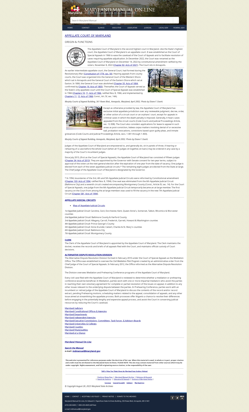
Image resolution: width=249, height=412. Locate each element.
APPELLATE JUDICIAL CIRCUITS (80, 200)
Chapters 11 (71, 96)
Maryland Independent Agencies (80, 318)
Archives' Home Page (105, 377)
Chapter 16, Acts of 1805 (90, 86)
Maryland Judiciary (74, 308)
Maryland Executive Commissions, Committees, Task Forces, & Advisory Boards (103, 321)
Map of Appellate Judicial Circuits (89, 205)
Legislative (132, 27)
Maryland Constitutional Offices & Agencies (86, 311)
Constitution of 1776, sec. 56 (98, 73)
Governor (108, 383)
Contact (85, 27)
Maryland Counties (74, 327)
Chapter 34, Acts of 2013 (77, 160)
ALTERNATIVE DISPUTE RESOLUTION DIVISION (88, 254)
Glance (101, 27)
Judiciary (129, 383)
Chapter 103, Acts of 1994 (77, 181)
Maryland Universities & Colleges (80, 324)
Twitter (177, 398)
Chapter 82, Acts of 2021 (125, 65)
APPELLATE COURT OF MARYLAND (88, 35)
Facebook (172, 398)
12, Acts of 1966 (85, 96)
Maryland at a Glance (75, 333)
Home (67, 396)
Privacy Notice (108, 396)
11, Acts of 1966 (93, 93)
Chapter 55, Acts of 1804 (126, 83)
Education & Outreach (122, 379)
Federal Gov (179, 27)
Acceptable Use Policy (90, 396)
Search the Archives (104, 379)
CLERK (68, 240)
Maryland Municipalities (76, 330)
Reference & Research (144, 377)
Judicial (147, 27)
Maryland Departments (76, 314)
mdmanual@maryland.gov (86, 351)
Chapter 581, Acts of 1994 (84, 193)
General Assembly (119, 383)
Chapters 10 (79, 93)
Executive (116, 27)
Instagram (182, 398)
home (70, 27)
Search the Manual (74, 348)
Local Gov (163, 27)
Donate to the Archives (126, 396)
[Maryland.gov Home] (75, 11)
